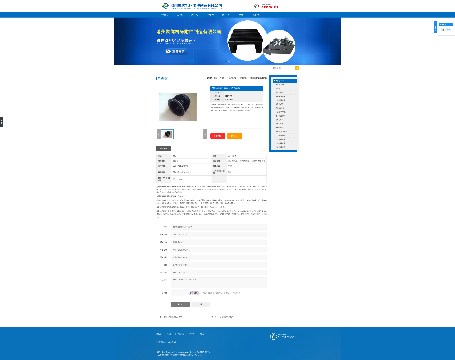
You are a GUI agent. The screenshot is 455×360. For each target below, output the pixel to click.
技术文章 (225, 15)
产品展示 (170, 334)
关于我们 (179, 15)
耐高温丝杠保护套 (281, 131)
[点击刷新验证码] (194, 293)
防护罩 (278, 88)
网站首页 (164, 15)
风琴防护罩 (279, 104)
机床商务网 (200, 352)
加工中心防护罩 (281, 116)
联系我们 (256, 15)
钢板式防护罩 (280, 108)
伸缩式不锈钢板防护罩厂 (173, 317)
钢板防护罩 (279, 92)
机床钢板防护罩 (281, 147)
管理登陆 (207, 352)
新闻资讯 (210, 15)
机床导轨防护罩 (281, 135)
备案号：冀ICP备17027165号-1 (166, 352)
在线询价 (218, 136)
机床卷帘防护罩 (281, 100)
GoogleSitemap (183, 352)
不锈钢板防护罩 (281, 139)
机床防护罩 (280, 81)
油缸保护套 (279, 128)
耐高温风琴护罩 (281, 112)
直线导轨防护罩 (281, 96)
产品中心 (194, 15)
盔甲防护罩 (279, 124)
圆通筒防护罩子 (281, 85)
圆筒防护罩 (279, 120)
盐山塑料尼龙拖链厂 (226, 317)
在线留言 (241, 15)
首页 (215, 78)
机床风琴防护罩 (281, 143)
